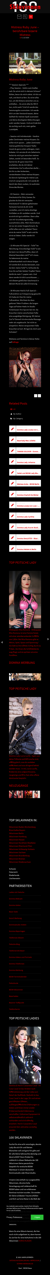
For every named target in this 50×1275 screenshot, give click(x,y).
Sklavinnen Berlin (16, 833)
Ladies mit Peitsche (16, 892)
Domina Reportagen (17, 931)
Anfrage (15, 342)
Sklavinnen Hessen (17, 839)
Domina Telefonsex (16, 963)
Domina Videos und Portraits (20, 957)
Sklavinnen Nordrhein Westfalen (22, 843)
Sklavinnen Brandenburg (19, 855)
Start (20, 1268)
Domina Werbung (16, 970)
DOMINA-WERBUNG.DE (25, 1264)
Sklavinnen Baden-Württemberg (22, 827)
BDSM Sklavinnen (16, 989)
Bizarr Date (13, 912)
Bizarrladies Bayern (17, 830)
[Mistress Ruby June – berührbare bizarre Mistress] (35, 395)
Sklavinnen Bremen (17, 858)
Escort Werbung (15, 918)
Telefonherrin (14, 1009)
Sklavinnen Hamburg (18, 836)
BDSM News (27, 1268)
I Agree (37, 1217)
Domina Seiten (15, 905)
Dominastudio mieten (17, 924)
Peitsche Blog (14, 944)
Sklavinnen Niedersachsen (20, 862)
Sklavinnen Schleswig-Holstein (22, 849)
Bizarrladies (13, 996)
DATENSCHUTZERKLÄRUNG (19, 1260)
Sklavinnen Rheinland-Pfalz (20, 846)
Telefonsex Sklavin (16, 937)
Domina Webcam (16, 899)
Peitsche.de (13, 983)
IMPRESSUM (34, 1260)
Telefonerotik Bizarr (17, 950)
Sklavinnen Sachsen (17, 852)
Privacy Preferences (14, 1217)
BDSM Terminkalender (18, 976)
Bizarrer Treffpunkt (16, 1002)
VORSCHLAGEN (25, 1240)
